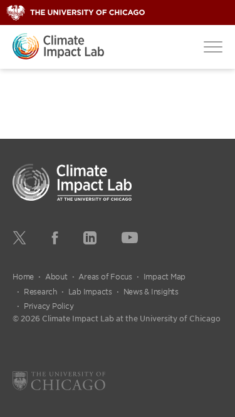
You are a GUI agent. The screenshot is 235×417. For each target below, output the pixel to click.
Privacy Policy (49, 306)
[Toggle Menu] (213, 46)
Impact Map (165, 276)
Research (40, 291)
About (56, 276)
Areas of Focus (105, 276)
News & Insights (151, 291)
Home (23, 276)
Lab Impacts (90, 291)
